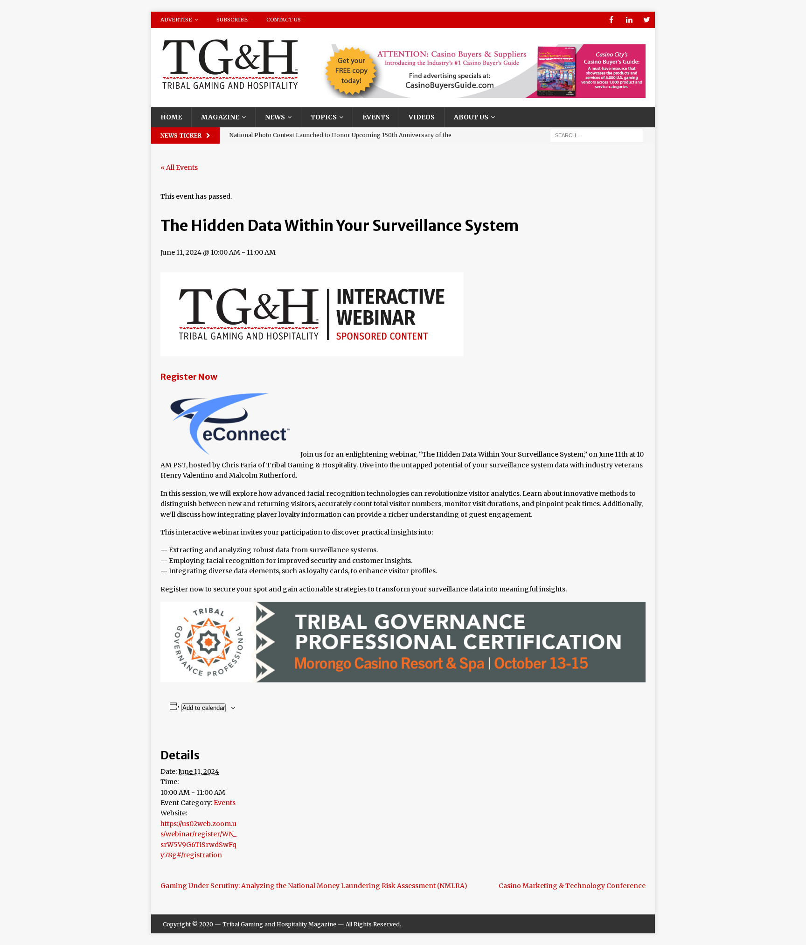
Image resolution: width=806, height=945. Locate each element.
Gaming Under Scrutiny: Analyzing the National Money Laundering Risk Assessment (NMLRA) (313, 886)
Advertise (176, 19)
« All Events (179, 167)
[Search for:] (596, 135)
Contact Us (283, 19)
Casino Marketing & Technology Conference (572, 886)
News (275, 117)
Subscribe (232, 19)
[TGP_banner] (403, 677)
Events (375, 117)
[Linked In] (629, 20)
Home (171, 117)
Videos (422, 117)
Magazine (220, 117)
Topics (324, 117)
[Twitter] (647, 20)
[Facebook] (611, 20)
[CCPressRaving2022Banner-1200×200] (484, 93)
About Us (471, 117)
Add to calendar (203, 707)
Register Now (188, 376)
